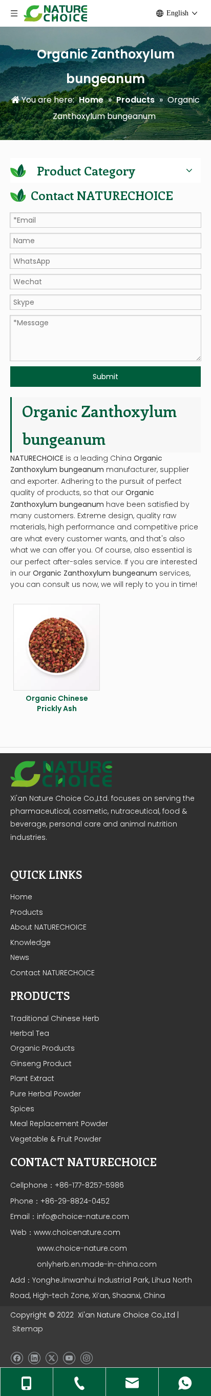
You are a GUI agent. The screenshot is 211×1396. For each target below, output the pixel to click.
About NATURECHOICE (48, 927)
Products (26, 912)
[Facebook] (16, 1358)
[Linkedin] (34, 1358)
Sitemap (27, 1329)
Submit (105, 376)
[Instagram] (86, 1358)
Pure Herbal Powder (45, 1094)
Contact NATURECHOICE (52, 973)
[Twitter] (51, 1358)
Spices (22, 1109)
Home (21, 897)
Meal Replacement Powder (59, 1123)
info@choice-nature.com (83, 1216)
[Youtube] (68, 1358)
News (19, 957)
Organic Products (42, 1048)
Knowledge (30, 942)
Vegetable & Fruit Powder (55, 1139)
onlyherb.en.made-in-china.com (97, 1264)
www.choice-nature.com (81, 1248)
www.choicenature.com (77, 1232)
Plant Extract (32, 1078)
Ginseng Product (41, 1063)
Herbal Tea (29, 1033)
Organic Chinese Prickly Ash (57, 703)
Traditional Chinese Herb (54, 1018)
